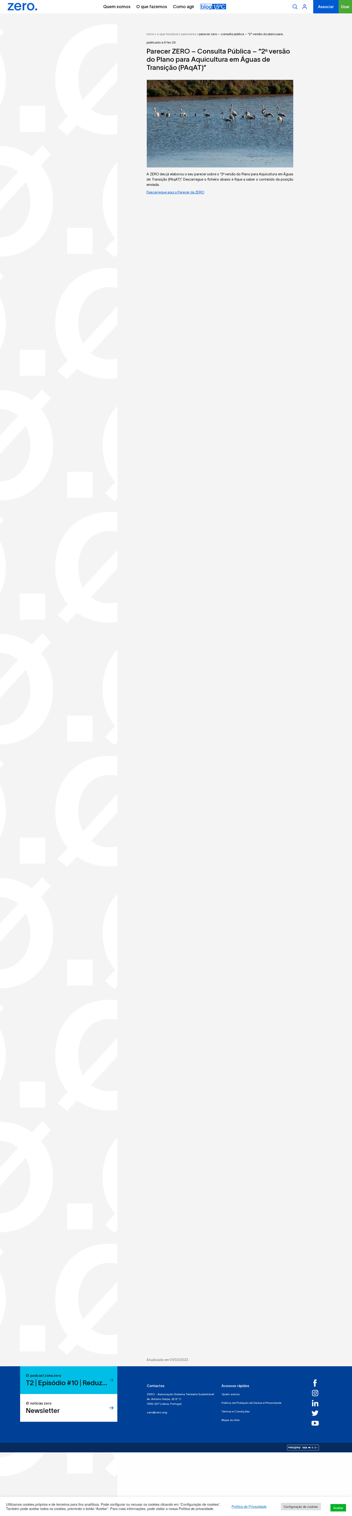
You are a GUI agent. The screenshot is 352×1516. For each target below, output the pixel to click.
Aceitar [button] (338, 1507)
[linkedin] (317, 1403)
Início (150, 34)
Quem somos (117, 6)
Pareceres (188, 34)
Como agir (183, 6)
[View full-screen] (220, 124)
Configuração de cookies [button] (301, 1506)
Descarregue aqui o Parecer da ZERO (175, 192)
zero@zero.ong (157, 1412)
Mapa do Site (230, 1420)
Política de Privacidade (249, 1506)
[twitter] (317, 1413)
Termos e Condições (235, 1411)
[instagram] (317, 1393)
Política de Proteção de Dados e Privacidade (251, 1402)
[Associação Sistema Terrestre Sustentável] (22, 7)
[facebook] (317, 1383)
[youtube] (317, 1423)
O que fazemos (151, 6)
